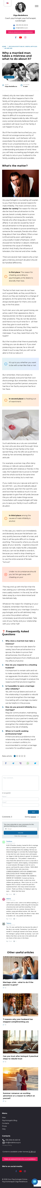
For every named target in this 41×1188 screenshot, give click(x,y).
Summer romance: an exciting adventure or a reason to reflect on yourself (19, 1095)
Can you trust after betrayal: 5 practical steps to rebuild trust (20, 1057)
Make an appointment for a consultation (20, 32)
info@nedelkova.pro (21, 28)
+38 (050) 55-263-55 (21, 25)
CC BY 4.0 (32, 1152)
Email (4, 802)
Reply (10, 894)
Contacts (5, 1123)
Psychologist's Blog (9, 1120)
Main (4, 1117)
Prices (4, 1126)
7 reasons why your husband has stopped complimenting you (18, 1020)
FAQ (3, 1129)
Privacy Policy (7, 1145)
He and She (9, 77)
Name (4, 796)
